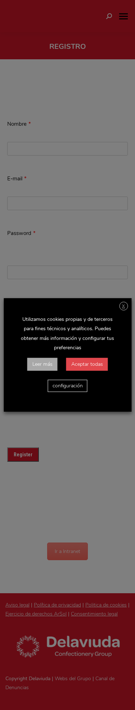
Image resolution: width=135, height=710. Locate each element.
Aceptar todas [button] (87, 364)
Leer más (42, 364)
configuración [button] (68, 385)
